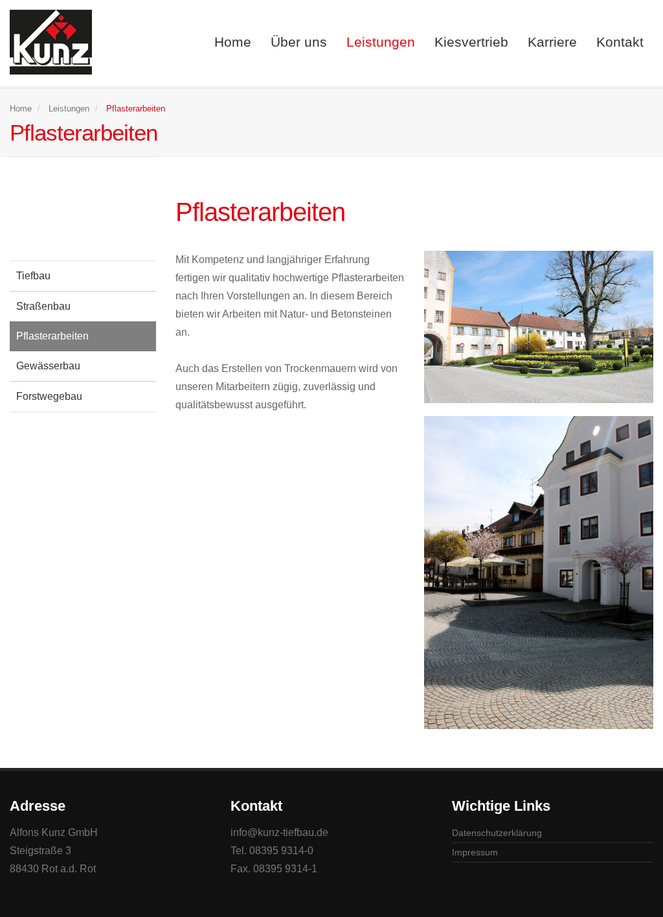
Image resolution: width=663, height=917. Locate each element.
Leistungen (380, 41)
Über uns (299, 41)
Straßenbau (43, 306)
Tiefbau (33, 275)
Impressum (475, 852)
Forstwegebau (49, 396)
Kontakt (620, 41)
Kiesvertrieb (471, 41)
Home (232, 41)
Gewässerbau (48, 365)
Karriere (552, 41)
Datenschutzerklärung (497, 833)
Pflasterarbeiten (52, 336)
